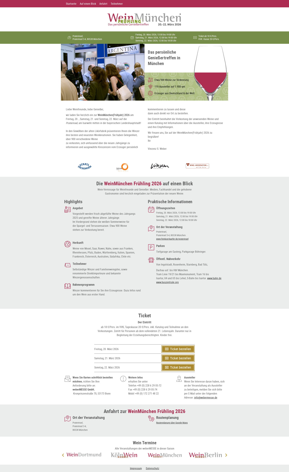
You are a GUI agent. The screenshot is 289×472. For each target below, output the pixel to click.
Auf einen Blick (88, 4)
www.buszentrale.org (167, 282)
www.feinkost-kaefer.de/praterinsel (172, 238)
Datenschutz (152, 468)
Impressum (136, 468)
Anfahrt (103, 4)
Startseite (71, 4)
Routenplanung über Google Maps (172, 422)
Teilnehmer (117, 4)
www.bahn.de (214, 278)
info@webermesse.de (205, 397)
